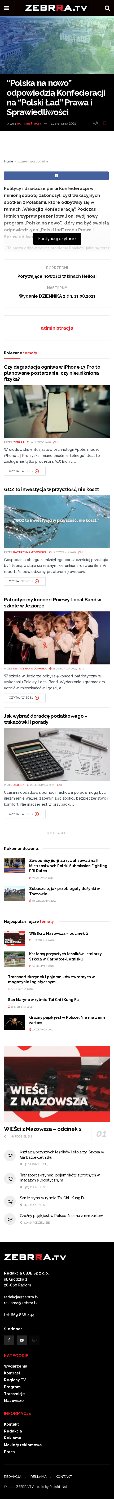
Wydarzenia (15, 1366)
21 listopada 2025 (64, 668)
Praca (9, 1452)
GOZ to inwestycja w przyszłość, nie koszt (51, 489)
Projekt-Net (58, 1487)
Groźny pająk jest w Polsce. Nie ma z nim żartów (61, 1216)
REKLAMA (38, 1477)
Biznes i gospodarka (32, 161)
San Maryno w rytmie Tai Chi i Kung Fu (43, 1000)
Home (8, 161)
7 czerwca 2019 (42, 877)
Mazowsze (14, 1401)
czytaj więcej (21, 471)
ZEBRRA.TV (25, 1487)
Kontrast (12, 1373)
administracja (29, 123)
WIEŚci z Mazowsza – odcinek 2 (58, 933)
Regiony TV (15, 1380)
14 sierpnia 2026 (43, 965)
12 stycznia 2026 (64, 552)
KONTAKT (64, 1477)
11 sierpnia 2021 (63, 123)
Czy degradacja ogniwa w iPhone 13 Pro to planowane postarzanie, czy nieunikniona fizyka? (52, 373)
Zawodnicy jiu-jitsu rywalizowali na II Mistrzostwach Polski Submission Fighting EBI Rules (68, 865)
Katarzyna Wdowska (30, 552)
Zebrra (18, 442)
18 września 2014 (44, 900)
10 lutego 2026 (40, 442)
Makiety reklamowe (23, 1445)
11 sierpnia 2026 (43, 940)
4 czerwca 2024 (43, 1029)
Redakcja (13, 1431)
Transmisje (14, 1394)
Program (12, 1387)
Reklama (12, 1438)
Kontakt (11, 1424)
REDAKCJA (12, 1477)
